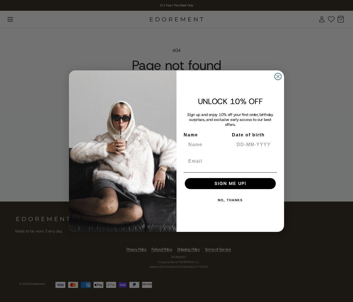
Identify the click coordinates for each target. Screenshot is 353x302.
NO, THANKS (230, 200)
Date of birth (248, 135)
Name (191, 135)
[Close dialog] (278, 76)
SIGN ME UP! (230, 183)
